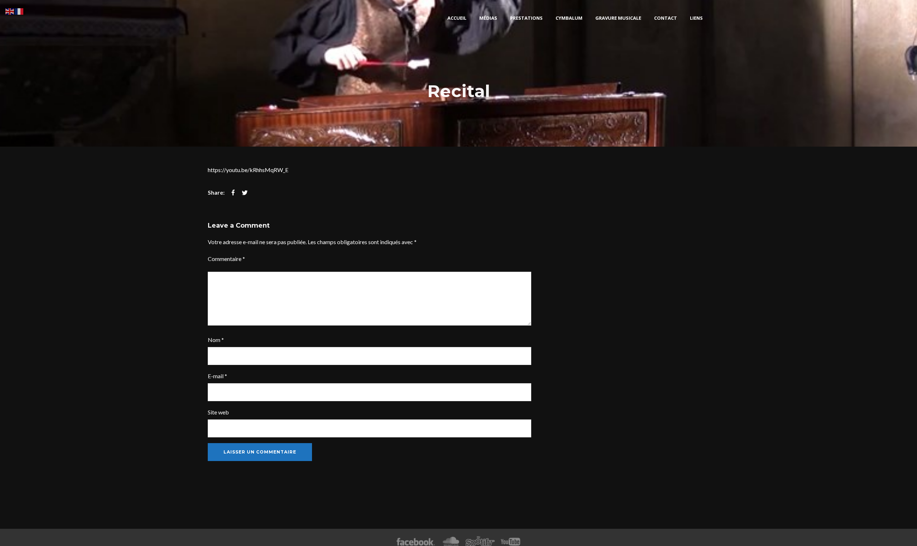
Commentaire (226, 258)
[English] (10, 10)
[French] (19, 10)
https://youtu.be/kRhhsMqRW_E (248, 169)
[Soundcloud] (451, 541)
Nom (216, 339)
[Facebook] (416, 541)
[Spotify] (480, 541)
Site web (218, 412)
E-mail (217, 375)
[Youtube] (510, 541)
